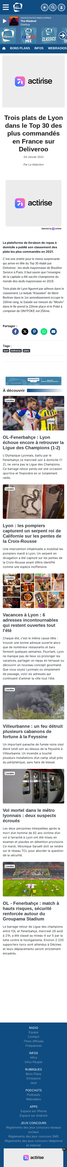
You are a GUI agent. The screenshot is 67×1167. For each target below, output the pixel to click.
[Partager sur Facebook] (14, 333)
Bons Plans (20, 48)
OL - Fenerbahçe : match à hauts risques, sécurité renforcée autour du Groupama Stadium (31, 911)
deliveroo (16, 350)
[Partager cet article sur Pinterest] (33, 333)
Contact (33, 1037)
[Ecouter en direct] (44, 7)
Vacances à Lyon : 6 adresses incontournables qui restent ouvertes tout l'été (30, 622)
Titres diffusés (33, 1041)
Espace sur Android (33, 1115)
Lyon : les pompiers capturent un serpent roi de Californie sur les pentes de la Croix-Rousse (32, 533)
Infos (39, 48)
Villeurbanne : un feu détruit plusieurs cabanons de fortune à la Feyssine (33, 731)
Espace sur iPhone (34, 1111)
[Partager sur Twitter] (24, 333)
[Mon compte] (61, 7)
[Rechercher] (53, 7)
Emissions (34, 1078)
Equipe (33, 1032)
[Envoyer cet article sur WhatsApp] (43, 333)
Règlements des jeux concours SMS (33, 1136)
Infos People (33, 1062)
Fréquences (33, 1045)
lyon (6, 350)
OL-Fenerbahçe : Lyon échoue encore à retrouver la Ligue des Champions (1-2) (33, 442)
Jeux (33, 1083)
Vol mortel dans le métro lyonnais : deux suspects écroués (29, 815)
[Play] (5, 21)
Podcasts (33, 1095)
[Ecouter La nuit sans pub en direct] (33, 380)
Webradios (33, 1099)
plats (26, 350)
